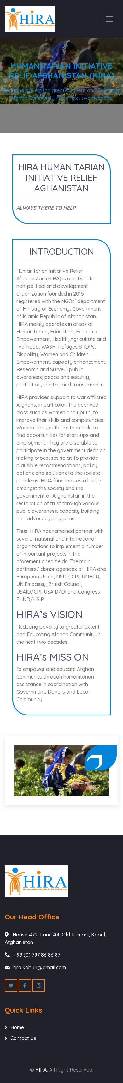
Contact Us (23, 1038)
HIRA (41, 1070)
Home (17, 1027)
